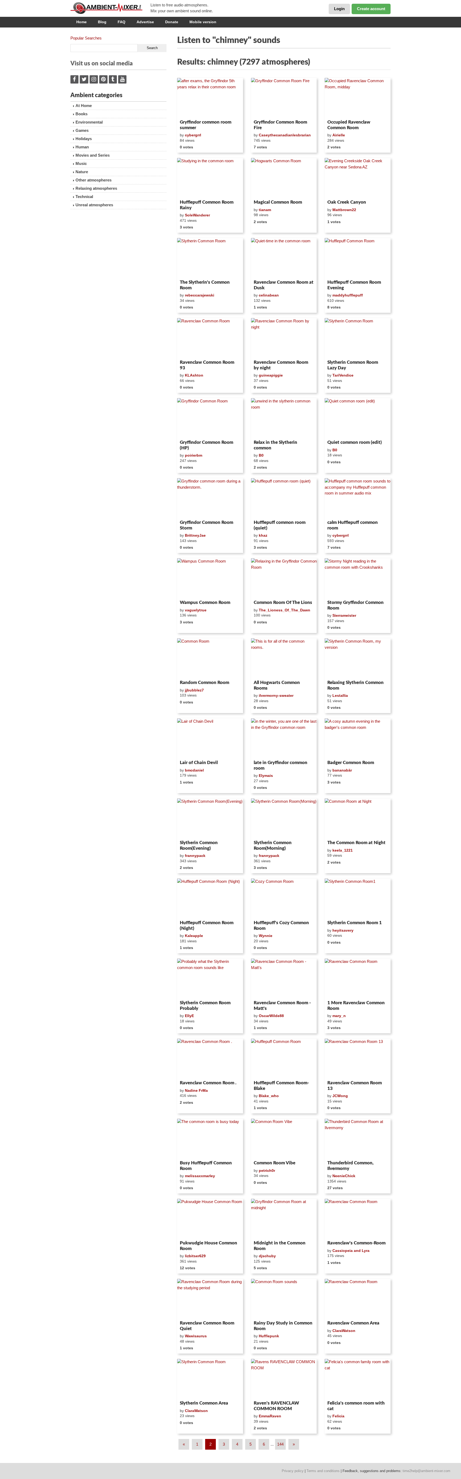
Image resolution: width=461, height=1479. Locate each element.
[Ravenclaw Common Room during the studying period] (210, 1298)
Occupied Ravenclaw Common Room (348, 125)
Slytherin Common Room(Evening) (199, 845)
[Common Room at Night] (358, 818)
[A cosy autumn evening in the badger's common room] (358, 738)
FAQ (121, 22)
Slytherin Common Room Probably (205, 1005)
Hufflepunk (269, 1336)
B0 (261, 455)
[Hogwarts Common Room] (284, 177)
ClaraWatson (343, 1330)
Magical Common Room (278, 202)
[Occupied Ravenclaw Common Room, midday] (358, 97)
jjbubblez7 (194, 690)
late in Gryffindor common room (280, 765)
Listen (190, 110)
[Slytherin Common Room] (210, 258)
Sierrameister (344, 615)
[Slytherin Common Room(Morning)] (284, 818)
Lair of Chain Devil (199, 762)
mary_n (339, 1016)
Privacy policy (293, 1471)
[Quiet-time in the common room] (284, 258)
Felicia (338, 1416)
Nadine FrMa (196, 1090)
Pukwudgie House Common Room (208, 1246)
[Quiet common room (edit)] (358, 418)
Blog (102, 22)
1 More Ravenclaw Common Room (356, 1005)
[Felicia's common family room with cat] (358, 1378)
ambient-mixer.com (110, 8)
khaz (263, 535)
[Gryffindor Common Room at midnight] (284, 1218)
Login (339, 8)
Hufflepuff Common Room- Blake (281, 1085)
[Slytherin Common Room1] (358, 898)
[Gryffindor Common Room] (210, 418)
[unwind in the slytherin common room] (284, 418)
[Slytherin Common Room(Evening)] (210, 818)
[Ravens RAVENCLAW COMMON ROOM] (284, 1378)
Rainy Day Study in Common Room (283, 1326)
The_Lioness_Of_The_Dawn (284, 610)
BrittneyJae (195, 535)
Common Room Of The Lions (283, 602)
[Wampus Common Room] (210, 578)
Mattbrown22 (344, 210)
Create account (371, 8)
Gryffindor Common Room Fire (280, 125)
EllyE (189, 1016)
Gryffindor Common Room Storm (206, 525)
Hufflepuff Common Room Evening (354, 285)
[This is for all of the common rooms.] (284, 658)
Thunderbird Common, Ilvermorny (350, 1165)
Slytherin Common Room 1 (354, 922)
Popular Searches (86, 38)
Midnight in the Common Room (279, 1246)
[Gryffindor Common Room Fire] (284, 97)
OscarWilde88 (271, 1016)
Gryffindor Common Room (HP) (206, 445)
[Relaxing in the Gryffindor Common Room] (284, 578)
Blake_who (269, 1096)
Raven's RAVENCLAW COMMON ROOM (276, 1406)
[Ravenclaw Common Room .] (210, 1058)
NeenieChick (343, 1176)
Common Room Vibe (274, 1163)
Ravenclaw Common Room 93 (207, 365)
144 (280, 1444)
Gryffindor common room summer (205, 125)
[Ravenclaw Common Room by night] (284, 338)
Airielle (338, 135)
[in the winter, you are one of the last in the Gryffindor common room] (284, 738)
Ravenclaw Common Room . (208, 1083)
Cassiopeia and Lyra (350, 1250)
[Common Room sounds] (284, 1298)
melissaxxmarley (200, 1176)
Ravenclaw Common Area (353, 1323)
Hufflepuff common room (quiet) (279, 525)
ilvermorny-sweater (276, 695)
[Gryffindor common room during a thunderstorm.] (210, 498)
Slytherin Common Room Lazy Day (352, 365)
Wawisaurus (196, 1336)
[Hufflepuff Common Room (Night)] (210, 898)
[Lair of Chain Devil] (210, 738)
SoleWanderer (197, 215)
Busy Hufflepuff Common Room (206, 1165)
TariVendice (342, 375)
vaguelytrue (195, 610)
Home (81, 22)
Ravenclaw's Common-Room (356, 1243)
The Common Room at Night (356, 842)
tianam (265, 210)
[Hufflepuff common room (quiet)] (284, 498)
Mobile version (202, 22)
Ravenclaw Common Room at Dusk (283, 285)
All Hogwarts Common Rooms (277, 685)
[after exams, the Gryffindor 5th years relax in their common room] (210, 97)
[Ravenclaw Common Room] (210, 338)
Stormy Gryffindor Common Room (355, 605)
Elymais (266, 775)
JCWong (340, 1096)
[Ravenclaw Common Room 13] (358, 1058)
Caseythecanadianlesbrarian (285, 135)
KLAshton (194, 375)
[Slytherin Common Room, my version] (358, 658)
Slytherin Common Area (204, 1403)
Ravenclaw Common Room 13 (354, 1085)
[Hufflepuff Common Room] (358, 258)
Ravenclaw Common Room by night (281, 365)
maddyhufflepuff (347, 295)
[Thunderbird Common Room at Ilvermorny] (358, 1138)
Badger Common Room (350, 762)
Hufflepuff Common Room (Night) (206, 925)
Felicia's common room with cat (356, 1406)
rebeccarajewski (199, 295)
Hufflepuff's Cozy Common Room (281, 925)
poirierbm (193, 455)
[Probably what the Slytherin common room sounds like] (210, 978)
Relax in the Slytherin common (275, 445)
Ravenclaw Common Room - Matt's (282, 1005)
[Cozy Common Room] (284, 898)
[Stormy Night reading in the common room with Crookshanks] (358, 578)
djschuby (267, 1256)
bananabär (342, 770)
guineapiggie (271, 375)
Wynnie (265, 936)
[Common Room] (210, 658)
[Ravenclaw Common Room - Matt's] (284, 978)
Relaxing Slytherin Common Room (355, 685)
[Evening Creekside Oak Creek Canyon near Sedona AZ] (358, 177)
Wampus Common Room (205, 602)
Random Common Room (204, 682)
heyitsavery (342, 930)
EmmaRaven (270, 1416)
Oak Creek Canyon (346, 202)
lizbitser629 (195, 1256)
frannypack (195, 855)
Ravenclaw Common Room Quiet (207, 1326)
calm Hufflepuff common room (352, 525)
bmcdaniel (194, 770)
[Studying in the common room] (210, 177)
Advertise (145, 22)
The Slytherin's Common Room (205, 285)
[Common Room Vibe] (284, 1138)
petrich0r (267, 1170)
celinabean (269, 295)
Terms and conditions (323, 1471)
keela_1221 (342, 850)
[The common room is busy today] (210, 1138)
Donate (171, 22)
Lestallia (340, 695)
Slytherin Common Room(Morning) (273, 845)
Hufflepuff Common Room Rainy (206, 205)
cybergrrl (193, 135)
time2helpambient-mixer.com (426, 1471)
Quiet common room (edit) (354, 442)
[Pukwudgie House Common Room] (210, 1218)
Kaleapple (194, 936)
